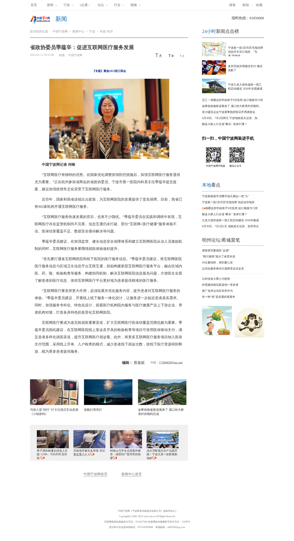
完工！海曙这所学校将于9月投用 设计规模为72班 (232, 100)
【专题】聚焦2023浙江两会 (109, 71)
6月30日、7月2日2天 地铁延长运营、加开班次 (230, 226)
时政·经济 (106, 31)
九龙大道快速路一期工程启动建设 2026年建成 (230, 220)
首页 (34, 5)
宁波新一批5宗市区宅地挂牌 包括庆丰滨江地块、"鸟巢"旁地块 (245, 51)
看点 (211, 185)
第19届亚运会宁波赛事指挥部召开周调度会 (228, 112)
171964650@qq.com (171, 362)
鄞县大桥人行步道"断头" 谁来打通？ (224, 214)
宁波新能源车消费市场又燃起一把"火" (225, 196)
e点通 (84, 5)
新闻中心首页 (131, 474)
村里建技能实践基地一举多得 (220, 284)
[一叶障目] (249, 336)
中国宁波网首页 (95, 474)
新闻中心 (78, 31)
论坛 (101, 5)
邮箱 (246, 5)
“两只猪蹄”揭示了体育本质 (218, 256)
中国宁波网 (60, 31)
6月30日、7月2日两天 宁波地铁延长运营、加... (231, 118)
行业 (117, 5)
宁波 (66, 5)
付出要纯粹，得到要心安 (217, 262)
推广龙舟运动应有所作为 (217, 290)
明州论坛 (211, 240)
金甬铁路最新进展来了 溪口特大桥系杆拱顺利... (231, 106)
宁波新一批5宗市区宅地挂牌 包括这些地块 (228, 202)
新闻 (50, 5)
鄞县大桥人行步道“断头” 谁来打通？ (224, 124)
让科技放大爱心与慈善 (216, 278)
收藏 (259, 5)
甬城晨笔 (231, 240)
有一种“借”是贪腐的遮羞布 (218, 296)
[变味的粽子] (217, 336)
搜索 (232, 5)
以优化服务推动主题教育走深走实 (223, 268)
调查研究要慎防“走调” (216, 250)
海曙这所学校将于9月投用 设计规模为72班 (231, 208)
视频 (133, 5)
